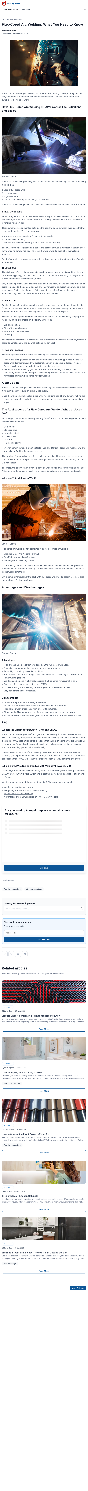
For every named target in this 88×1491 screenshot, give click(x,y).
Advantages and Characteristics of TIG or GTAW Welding (31, 797)
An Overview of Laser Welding (18, 793)
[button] (85, 3)
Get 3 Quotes (44, 939)
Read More (44, 1029)
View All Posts (78, 1288)
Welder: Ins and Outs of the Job (19, 787)
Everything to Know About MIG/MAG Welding (25, 790)
